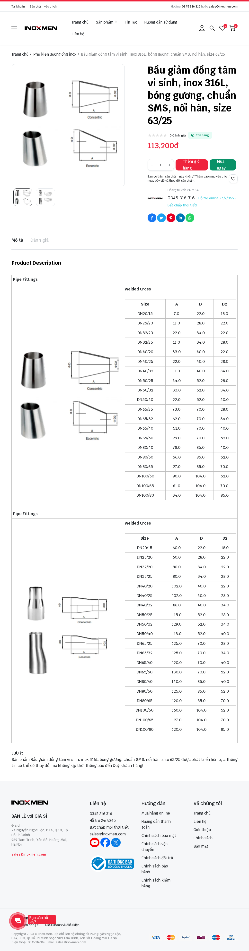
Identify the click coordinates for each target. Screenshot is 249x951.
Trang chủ (80, 22)
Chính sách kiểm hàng (156, 883)
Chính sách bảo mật (159, 835)
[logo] (41, 28)
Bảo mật (201, 846)
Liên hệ (77, 34)
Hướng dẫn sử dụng (160, 22)
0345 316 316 (191, 6)
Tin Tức (131, 22)
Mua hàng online (156, 813)
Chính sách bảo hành (155, 869)
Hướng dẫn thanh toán (156, 824)
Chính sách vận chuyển (155, 846)
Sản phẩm (104, 22)
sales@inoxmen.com (223, 6)
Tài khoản (18, 6)
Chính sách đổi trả (157, 858)
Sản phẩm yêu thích (43, 6)
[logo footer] (40, 803)
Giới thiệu (202, 829)
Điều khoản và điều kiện (62, 925)
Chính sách (203, 838)
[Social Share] (152, 217)
